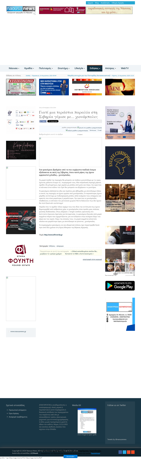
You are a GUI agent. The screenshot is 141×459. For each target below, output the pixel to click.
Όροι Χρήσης (14, 413)
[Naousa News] (21, 10)
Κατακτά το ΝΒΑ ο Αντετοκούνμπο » (79, 253)
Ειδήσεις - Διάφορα (56, 246)
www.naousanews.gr (18, 331)
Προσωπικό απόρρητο (17, 410)
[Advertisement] (70, 48)
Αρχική (90, 3)
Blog (97, 3)
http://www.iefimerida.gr (53, 234)
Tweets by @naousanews (116, 439)
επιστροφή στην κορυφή (92, 259)
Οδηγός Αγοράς (118, 3)
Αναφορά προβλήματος (18, 417)
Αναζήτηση (105, 3)
